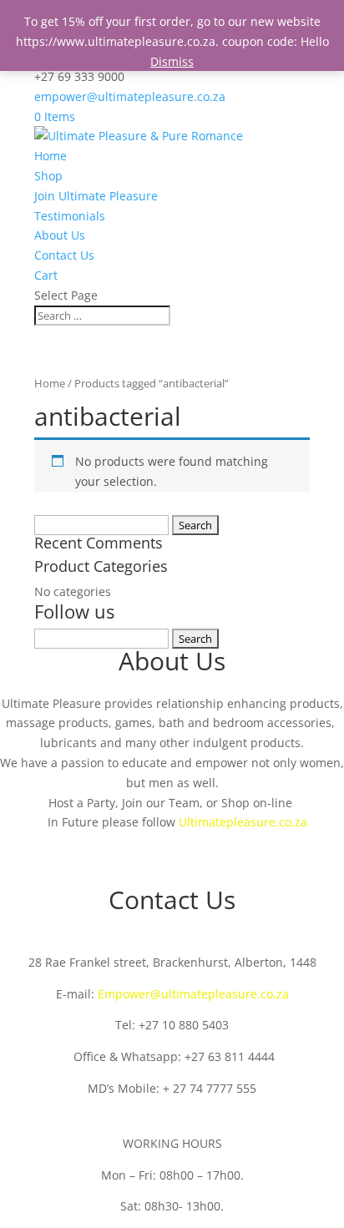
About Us (59, 235)
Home (50, 156)
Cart (46, 275)
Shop (48, 176)
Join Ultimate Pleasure (96, 196)
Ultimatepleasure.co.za (243, 822)
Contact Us (64, 255)
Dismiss (172, 61)
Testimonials (69, 216)
